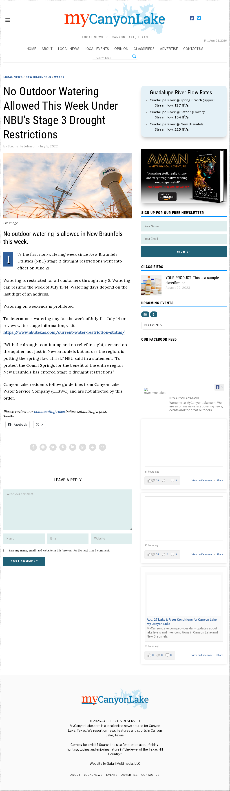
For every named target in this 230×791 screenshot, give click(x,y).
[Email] (102, 447)
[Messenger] (43, 447)
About (47, 49)
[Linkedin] (72, 447)
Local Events (97, 49)
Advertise (169, 49)
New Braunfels (38, 77)
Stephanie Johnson (22, 146)
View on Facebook (202, 480)
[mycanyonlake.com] (155, 391)
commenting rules (49, 411)
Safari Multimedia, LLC (123, 763)
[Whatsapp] (82, 447)
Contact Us (193, 49)
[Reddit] (92, 447)
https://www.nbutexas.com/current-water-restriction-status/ (64, 332)
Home (31, 49)
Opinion (121, 49)
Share (220, 480)
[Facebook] (192, 18)
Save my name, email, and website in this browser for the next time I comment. (59, 550)
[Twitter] (199, 18)
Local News (68, 49)
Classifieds (144, 49)
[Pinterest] (62, 447)
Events (112, 774)
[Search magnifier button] (134, 56)
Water (59, 77)
